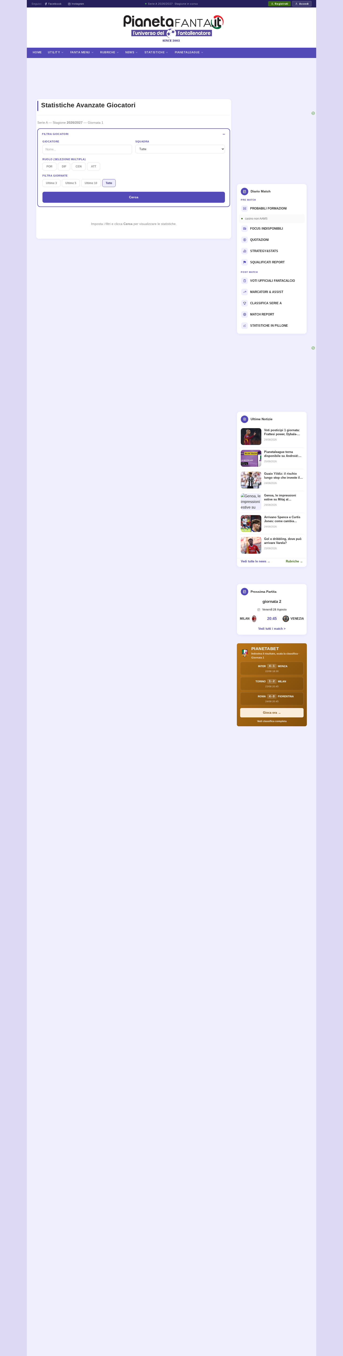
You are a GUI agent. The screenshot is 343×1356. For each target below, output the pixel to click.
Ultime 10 (91, 183)
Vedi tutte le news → (255, 561)
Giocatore (50, 141)
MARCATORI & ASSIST (266, 292)
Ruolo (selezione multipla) (64, 159)
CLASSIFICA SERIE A (266, 303)
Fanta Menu (80, 52)
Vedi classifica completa (272, 721)
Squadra (142, 141)
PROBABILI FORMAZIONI (268, 208)
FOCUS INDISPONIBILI (266, 228)
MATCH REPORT (262, 314)
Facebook (54, 3)
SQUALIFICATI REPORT (267, 262)
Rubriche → (294, 561)
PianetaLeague (187, 52)
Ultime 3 (51, 183)
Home (37, 52)
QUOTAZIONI (259, 240)
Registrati (281, 3)
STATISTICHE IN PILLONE (269, 325)
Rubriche (107, 52)
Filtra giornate (55, 175)
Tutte (109, 183)
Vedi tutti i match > (272, 628)
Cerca (134, 197)
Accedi (303, 3)
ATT (93, 166)
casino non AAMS (256, 218)
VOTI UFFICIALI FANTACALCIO (272, 280)
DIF (64, 166)
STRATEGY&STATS (264, 251)
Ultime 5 (70, 183)
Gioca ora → (272, 712)
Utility (54, 52)
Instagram (78, 3)
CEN (79, 166)
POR (49, 166)
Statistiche (154, 52)
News (129, 52)
